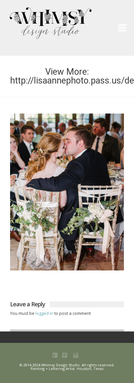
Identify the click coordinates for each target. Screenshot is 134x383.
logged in (44, 313)
